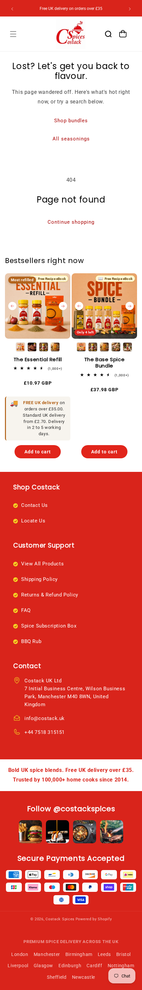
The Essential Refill (38, 359)
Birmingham (78, 954)
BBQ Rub (31, 641)
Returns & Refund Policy (49, 595)
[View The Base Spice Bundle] (104, 306)
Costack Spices (60, 919)
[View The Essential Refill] (37, 306)
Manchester (47, 954)
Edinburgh (69, 965)
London (19, 954)
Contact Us (34, 505)
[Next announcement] (130, 9)
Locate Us (33, 521)
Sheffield (56, 977)
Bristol (123, 954)
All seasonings (71, 139)
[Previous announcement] (12, 9)
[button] (13, 34)
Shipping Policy (39, 579)
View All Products (42, 564)
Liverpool (18, 965)
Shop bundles (71, 121)
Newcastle (83, 977)
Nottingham (121, 965)
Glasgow (43, 965)
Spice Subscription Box (48, 626)
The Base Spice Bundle (104, 362)
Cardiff (94, 965)
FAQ (26, 610)
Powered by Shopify (94, 919)
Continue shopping (71, 222)
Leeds (104, 954)
